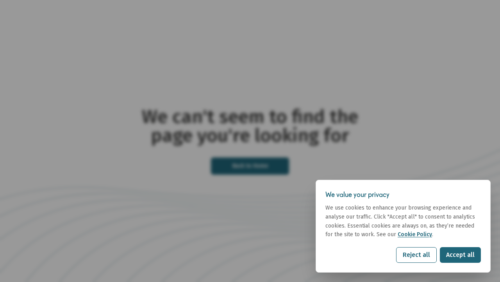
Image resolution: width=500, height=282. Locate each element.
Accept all (460, 254)
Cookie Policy (415, 234)
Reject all (416, 254)
